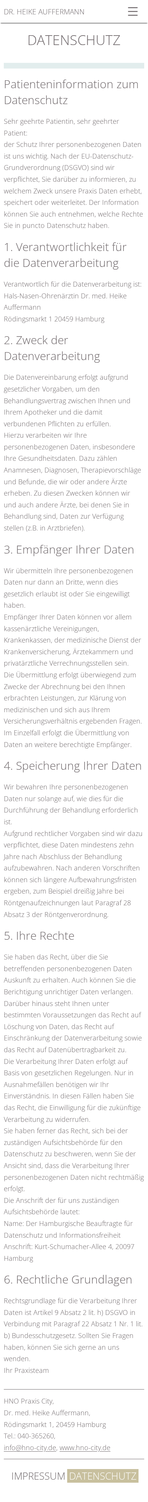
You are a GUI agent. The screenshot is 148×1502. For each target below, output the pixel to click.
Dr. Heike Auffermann (44, 12)
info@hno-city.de (30, 1447)
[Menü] (132, 11)
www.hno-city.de (85, 1447)
